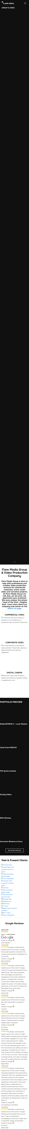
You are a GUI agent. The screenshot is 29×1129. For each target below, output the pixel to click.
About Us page (14, 608)
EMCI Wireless (5, 818)
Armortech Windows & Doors (11, 842)
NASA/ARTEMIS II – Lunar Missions (13, 724)
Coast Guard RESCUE (8, 748)
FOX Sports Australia (8, 771)
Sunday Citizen (6, 795)
